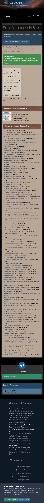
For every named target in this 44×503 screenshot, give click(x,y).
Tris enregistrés (10, 392)
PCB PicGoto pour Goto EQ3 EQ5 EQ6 (16, 339)
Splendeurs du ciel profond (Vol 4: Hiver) (17, 150)
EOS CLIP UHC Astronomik (13, 214)
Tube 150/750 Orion (11, 329)
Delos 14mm (8, 174)
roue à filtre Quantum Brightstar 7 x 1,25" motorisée (20, 162)
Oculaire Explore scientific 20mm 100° (16, 269)
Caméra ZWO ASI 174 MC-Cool (14, 132)
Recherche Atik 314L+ (11, 297)
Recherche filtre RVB (11, 331)
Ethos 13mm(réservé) (11, 152)
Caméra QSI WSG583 (11, 184)
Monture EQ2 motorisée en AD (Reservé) (17, 343)
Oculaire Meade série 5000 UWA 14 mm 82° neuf (19, 321)
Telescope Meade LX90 (12, 146)
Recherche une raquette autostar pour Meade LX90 (20, 134)
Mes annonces (10, 390)
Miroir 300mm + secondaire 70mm (15, 279)
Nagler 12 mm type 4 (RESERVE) (14, 285)
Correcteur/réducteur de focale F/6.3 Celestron (19, 218)
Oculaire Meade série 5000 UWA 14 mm (16, 341)
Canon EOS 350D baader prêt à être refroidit (18, 289)
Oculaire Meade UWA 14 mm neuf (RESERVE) (18, 287)
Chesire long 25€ (10, 239)
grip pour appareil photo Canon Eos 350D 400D (19, 305)
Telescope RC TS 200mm (12, 140)
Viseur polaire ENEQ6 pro (12, 325)
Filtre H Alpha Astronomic (12, 192)
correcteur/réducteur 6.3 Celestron (15, 241)
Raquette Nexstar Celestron (13, 202)
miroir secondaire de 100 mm (13, 245)
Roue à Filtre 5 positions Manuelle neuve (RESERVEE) (20, 293)
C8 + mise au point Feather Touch (15, 313)
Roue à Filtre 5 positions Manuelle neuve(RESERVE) (20, 299)
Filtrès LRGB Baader (11, 263)
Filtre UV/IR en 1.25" (11, 275)
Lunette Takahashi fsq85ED (13, 182)
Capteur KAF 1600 (10, 291)
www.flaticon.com (15, 429)
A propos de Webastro (25, 470)
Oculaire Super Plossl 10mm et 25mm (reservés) (19, 281)
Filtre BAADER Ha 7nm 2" (12, 166)
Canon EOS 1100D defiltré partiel (15, 265)
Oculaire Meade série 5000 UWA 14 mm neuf (18, 309)
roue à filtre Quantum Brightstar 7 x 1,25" (17, 216)
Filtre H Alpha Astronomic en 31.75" (15, 168)
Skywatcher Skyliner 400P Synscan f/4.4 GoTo (18, 178)
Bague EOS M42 (10, 347)
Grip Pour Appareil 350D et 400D (14, 349)
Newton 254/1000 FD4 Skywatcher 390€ (17, 271)
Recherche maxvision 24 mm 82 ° (14, 345)
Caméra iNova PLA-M (11, 257)
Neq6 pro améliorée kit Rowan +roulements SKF (19, 208)
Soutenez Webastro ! (10, 376)
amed (19, 112)
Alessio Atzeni (28, 425)
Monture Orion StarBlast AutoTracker (16, 315)
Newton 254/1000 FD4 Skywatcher (15, 232)
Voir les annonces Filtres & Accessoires (16, 41)
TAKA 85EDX (9, 148)
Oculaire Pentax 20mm (12, 327)
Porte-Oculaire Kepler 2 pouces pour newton (18, 196)
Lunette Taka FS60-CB (11, 188)
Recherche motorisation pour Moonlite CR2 (18, 303)
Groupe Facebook (24, 480)
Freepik (21, 425)
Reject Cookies (24, 500)
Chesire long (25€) (10, 222)
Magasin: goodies (25, 473)
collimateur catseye (10, 224)
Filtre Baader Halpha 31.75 (13, 172)
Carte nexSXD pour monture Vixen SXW (17, 317)
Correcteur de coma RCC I (12, 228)
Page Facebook (24, 476)
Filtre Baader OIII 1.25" (11, 160)
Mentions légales (25, 466)
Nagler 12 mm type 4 (11, 311)
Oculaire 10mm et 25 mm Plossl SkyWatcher (18, 355)
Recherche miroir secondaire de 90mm (16, 190)
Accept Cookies (11, 500)
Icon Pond (21, 427)
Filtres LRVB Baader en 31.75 (13, 186)
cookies (19, 488)
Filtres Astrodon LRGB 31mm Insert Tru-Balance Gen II (21, 204)
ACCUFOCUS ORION (11, 234)
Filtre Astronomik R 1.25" (12, 170)
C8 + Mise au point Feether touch (15, 319)
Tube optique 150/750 (11, 353)
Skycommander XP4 (11, 130)
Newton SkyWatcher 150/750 (14, 267)
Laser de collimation (11, 226)
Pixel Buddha (13, 427)
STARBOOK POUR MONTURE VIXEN (16, 138)
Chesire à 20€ (9, 251)
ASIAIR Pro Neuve (10, 156)
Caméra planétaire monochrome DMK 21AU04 (18, 235)
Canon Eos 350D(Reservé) (12, 351)
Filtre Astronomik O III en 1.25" (14, 176)
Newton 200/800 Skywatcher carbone (16, 194)
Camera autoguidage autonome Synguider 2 (18, 154)
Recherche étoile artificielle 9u (14, 337)
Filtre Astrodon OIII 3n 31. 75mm (14, 158)
